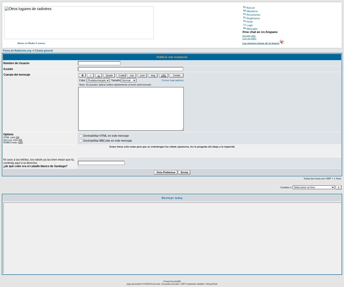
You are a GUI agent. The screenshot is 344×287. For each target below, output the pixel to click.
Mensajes (252, 28)
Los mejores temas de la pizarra (260, 43)
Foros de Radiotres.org (17, 50)
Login (250, 25)
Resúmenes (253, 14)
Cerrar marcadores (173, 80)
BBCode (7, 140)
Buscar (251, 7)
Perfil (249, 21)
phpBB (177, 281)
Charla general (44, 50)
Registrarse (253, 18)
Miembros (252, 11)
